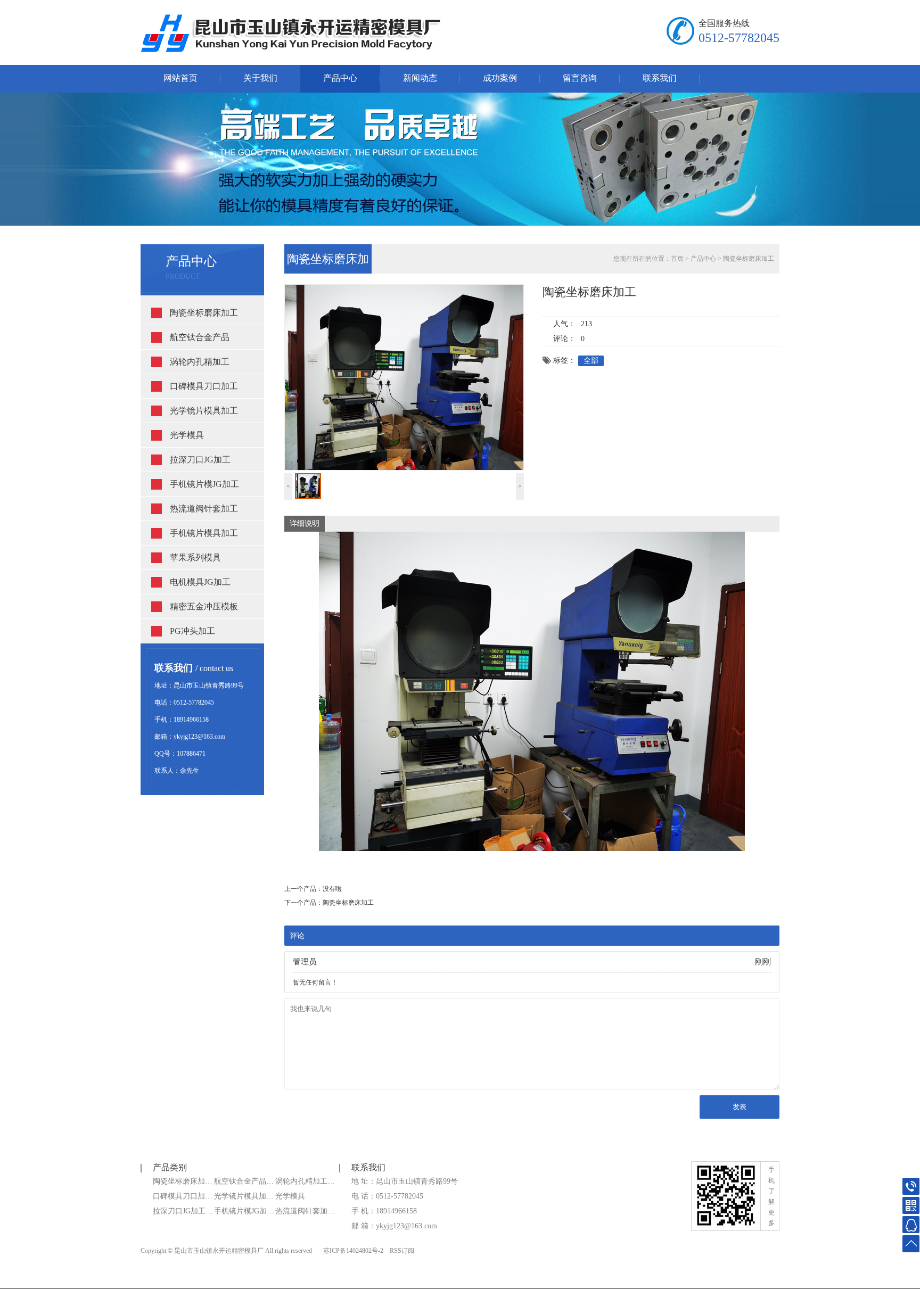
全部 (591, 361)
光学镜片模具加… (244, 1196)
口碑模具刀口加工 (204, 386)
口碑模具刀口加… (182, 1196)
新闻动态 (420, 77)
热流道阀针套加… (305, 1211)
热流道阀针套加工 (204, 508)
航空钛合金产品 (199, 337)
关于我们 (260, 77)
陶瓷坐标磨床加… (182, 1181)
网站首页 (180, 77)
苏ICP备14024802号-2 (353, 1250)
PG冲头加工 (192, 630)
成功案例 (500, 77)
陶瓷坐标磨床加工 (204, 312)
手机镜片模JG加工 (204, 484)
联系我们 (660, 77)
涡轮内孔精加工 (199, 361)
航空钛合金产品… (244, 1181)
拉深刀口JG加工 (200, 459)
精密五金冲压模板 (204, 606)
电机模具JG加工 (200, 581)
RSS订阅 (402, 1250)
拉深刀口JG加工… (183, 1211)
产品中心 (340, 77)
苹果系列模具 (195, 557)
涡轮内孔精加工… (305, 1181)
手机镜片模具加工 (204, 533)
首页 (677, 258)
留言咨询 (580, 77)
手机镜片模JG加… (244, 1211)
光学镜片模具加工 (204, 410)
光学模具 (187, 435)
